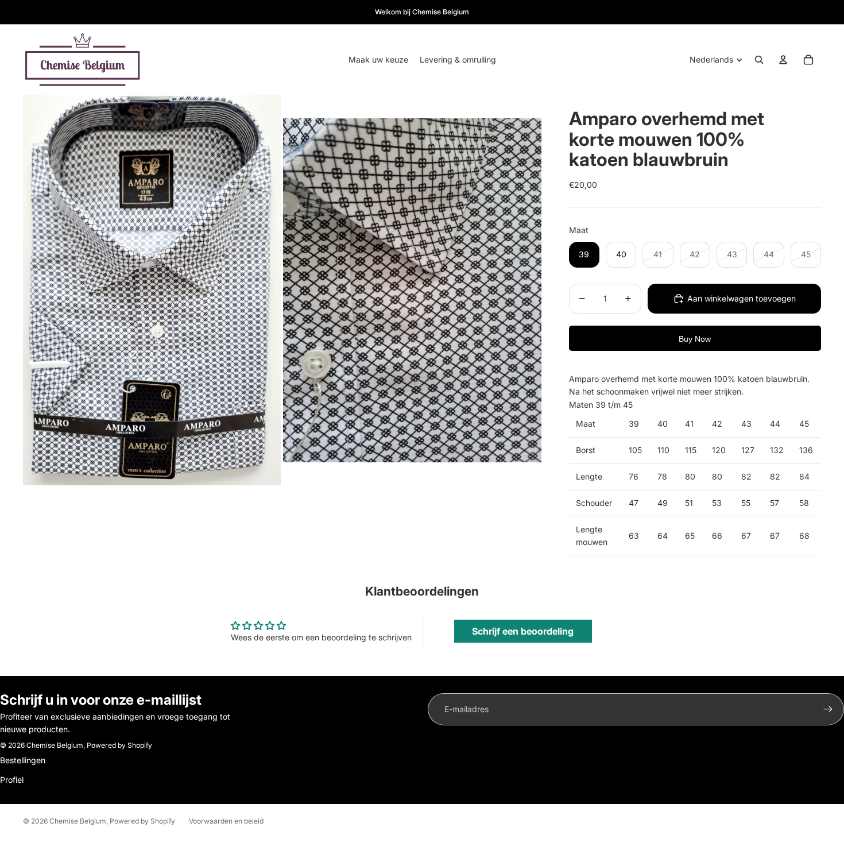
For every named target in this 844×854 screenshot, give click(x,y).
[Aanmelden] (828, 709)
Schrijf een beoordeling (523, 631)
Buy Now (695, 338)
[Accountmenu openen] (783, 59)
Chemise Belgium (54, 745)
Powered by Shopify (119, 745)
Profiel (12, 780)
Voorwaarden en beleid (226, 821)
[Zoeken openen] (759, 59)
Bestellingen (22, 760)
